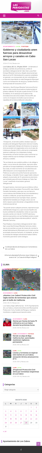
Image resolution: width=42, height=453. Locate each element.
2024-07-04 (7, 63)
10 (5, 415)
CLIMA (6, 265)
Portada (24, 46)
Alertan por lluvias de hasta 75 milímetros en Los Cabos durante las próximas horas (25, 323)
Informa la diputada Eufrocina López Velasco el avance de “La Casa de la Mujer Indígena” (21, 256)
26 (16, 423)
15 (31, 415)
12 (16, 415)
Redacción (16, 63)
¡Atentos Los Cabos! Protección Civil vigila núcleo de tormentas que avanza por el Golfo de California (20, 298)
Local (18, 46)
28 (26, 423)
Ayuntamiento (9, 46)
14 (26, 415)
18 (11, 419)
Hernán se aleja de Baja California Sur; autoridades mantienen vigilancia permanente (23, 339)
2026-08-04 (17, 376)
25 (11, 423)
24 (6, 423)
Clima (15, 293)
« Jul (4, 431)
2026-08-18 (17, 328)
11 (10, 415)
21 (26, 419)
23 (36, 419)
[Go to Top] (38, 444)
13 (21, 415)
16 (36, 415)
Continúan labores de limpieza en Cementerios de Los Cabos (21, 248)
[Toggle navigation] (4, 15)
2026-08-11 (16, 362)
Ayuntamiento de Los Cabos (16, 441)
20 (21, 419)
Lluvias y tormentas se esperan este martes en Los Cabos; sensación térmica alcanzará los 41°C (25, 356)
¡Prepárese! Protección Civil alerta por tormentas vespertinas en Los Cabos (26, 371)
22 (31, 419)
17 (5, 419)
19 (16, 419)
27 (21, 423)
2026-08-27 (7, 303)
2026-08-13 (17, 345)
